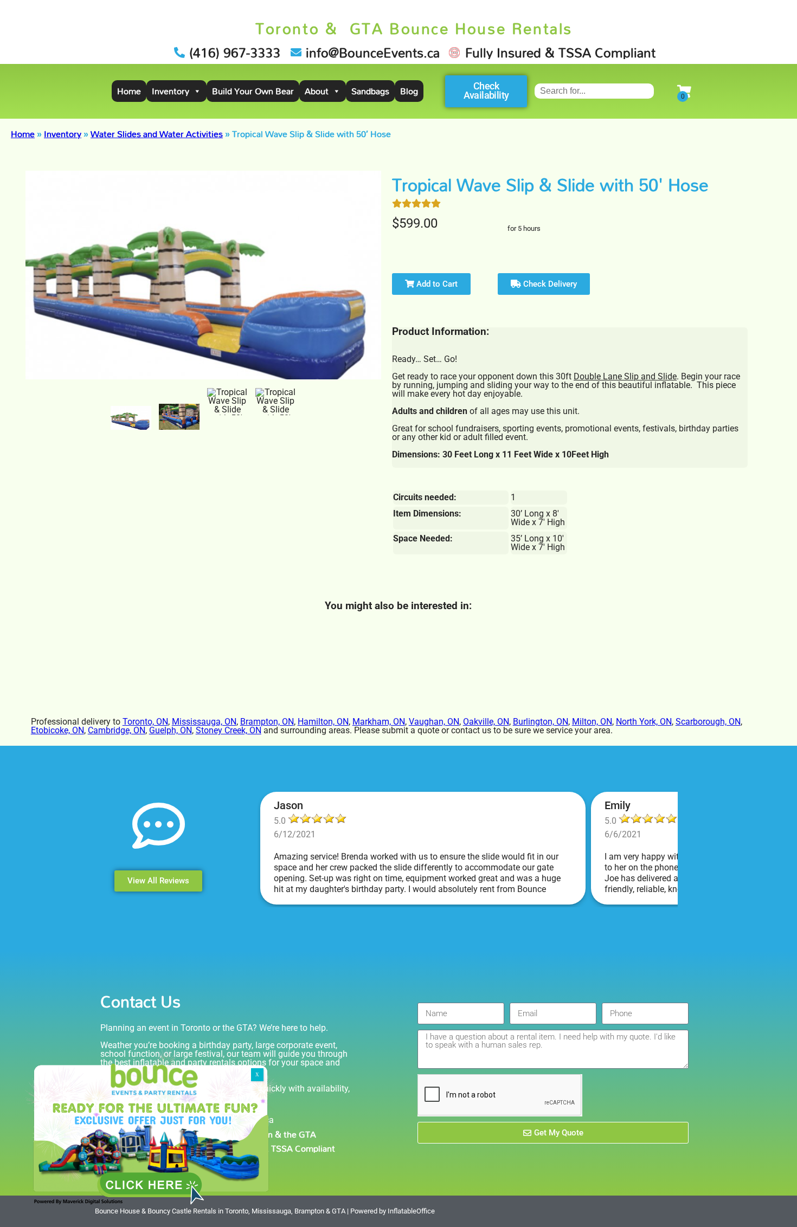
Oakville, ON (486, 721)
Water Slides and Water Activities (157, 134)
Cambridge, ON (116, 730)
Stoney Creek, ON (228, 730)
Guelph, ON (170, 730)
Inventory (170, 91)
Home (129, 91)
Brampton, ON (267, 721)
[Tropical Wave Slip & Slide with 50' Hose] (131, 418)
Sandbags (370, 91)
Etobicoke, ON (57, 730)
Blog (409, 91)
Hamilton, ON (323, 721)
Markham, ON (378, 721)
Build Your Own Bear (253, 91)
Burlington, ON (540, 721)
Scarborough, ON (708, 721)
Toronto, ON (145, 721)
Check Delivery (549, 284)
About (317, 91)
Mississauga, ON (204, 721)
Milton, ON (592, 721)
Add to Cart (436, 284)
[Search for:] (594, 90)
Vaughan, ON (434, 721)
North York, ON (644, 721)
